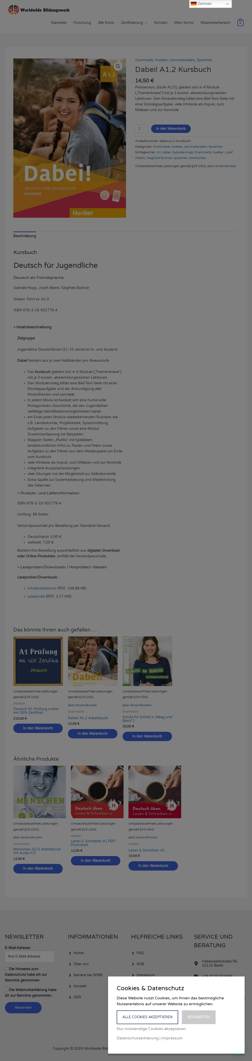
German (204, 3)
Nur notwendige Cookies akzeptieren (151, 1028)
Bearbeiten (199, 1017)
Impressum (172, 1038)
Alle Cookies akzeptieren (147, 1017)
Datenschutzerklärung (137, 1038)
